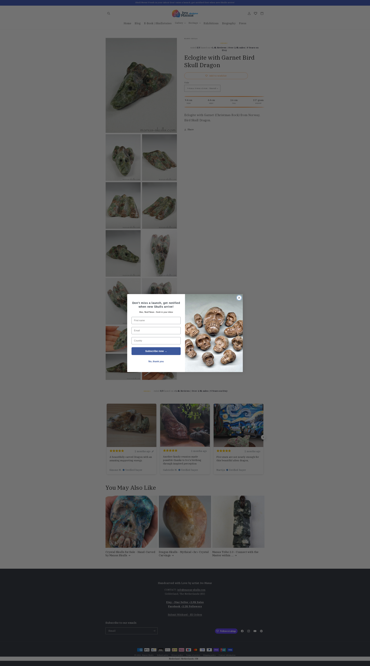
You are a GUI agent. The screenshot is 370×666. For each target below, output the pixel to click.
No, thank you (156, 361)
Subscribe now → (156, 351)
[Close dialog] (239, 297)
